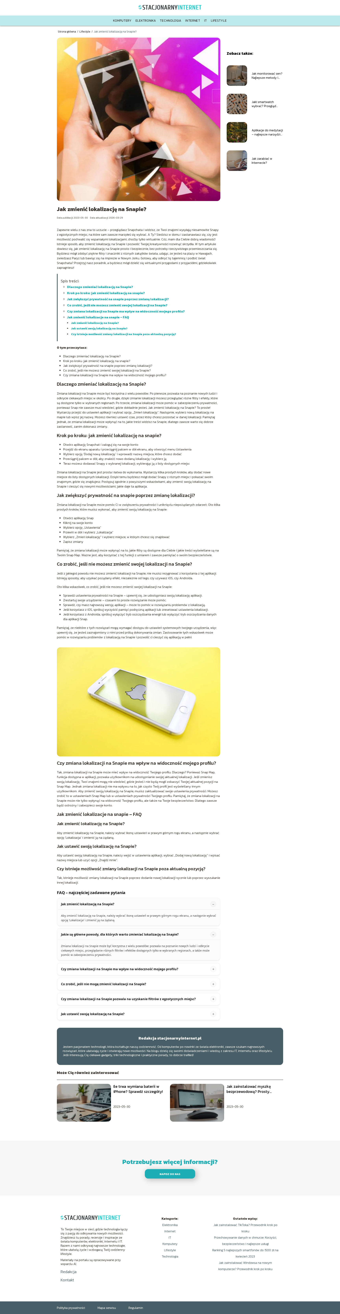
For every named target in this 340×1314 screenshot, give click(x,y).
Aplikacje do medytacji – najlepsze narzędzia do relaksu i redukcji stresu (267, 132)
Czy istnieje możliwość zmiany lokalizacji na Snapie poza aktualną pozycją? (123, 334)
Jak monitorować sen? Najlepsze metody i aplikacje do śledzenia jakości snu (267, 75)
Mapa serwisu (107, 1307)
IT (205, 20)
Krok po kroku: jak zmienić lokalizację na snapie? (106, 293)
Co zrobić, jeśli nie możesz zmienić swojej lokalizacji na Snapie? (117, 305)
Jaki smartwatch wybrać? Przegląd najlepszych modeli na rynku (267, 104)
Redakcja (69, 1271)
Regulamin (135, 1307)
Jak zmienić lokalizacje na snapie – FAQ (98, 317)
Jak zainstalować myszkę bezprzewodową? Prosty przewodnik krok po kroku (249, 1089)
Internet (192, 20)
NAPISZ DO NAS (170, 1174)
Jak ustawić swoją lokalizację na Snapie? (99, 328)
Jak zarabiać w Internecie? (262, 161)
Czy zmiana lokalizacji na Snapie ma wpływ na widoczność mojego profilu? (126, 311)
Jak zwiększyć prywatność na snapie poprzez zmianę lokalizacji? (118, 299)
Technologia (170, 20)
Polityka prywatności (71, 1307)
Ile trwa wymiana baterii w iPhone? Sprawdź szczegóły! (138, 1089)
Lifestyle (219, 20)
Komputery (122, 20)
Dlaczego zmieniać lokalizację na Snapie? (100, 286)
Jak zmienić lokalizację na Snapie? (95, 323)
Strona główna (67, 32)
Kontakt (67, 1279)
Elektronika (146, 20)
